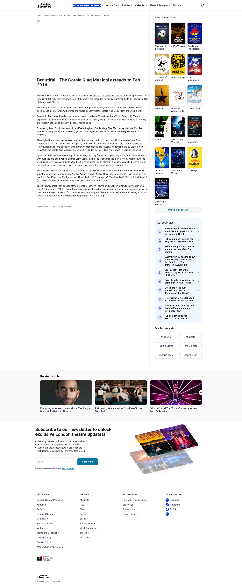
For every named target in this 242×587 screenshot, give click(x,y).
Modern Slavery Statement (50, 547)
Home (39, 16)
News (59, 16)
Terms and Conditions (48, 533)
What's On (111, 5)
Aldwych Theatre (51, 102)
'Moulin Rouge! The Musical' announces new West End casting (173, 410)
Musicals (190, 337)
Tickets (126, 5)
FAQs (39, 509)
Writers (40, 528)
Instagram (175, 504)
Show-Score (129, 509)
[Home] (44, 5)
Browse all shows (178, 209)
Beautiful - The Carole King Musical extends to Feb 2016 (87, 16)
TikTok (173, 509)
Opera (83, 514)
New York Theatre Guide (134, 500)
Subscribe (87, 461)
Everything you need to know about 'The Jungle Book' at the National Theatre (65, 410)
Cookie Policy (44, 542)
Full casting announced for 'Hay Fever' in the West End (118, 410)
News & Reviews (159, 5)
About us (41, 504)
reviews (93, 116)
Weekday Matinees (89, 528)
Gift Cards (85, 537)
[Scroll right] (201, 392)
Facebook (175, 500)
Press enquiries (45, 523)
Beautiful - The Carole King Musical (107, 95)
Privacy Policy (68, 469)
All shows (166, 337)
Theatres (84, 533)
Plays (83, 504)
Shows (83, 509)
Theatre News (49, 16)
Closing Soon (190, 355)
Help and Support (45, 514)
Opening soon (166, 355)
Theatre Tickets (87, 523)
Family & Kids (190, 346)
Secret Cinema (130, 514)
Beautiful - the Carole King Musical (54, 150)
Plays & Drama (166, 346)
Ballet (83, 518)
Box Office (128, 504)
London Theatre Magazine (50, 500)
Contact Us (42, 518)
